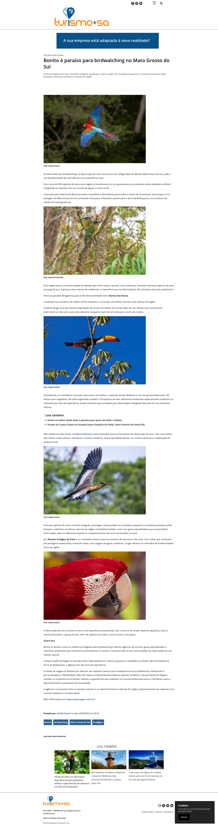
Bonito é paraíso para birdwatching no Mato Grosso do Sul (107, 63)
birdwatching (60, 722)
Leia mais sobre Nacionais (55, 736)
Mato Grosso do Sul (80, 722)
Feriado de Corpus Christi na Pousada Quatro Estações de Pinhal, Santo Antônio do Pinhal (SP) (96, 424)
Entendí (184, 817)
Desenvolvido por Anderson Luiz (56, 823)
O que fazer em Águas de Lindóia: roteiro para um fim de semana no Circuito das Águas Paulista (145, 776)
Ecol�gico (98, 722)
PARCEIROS (168, 812)
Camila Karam (63, 713)
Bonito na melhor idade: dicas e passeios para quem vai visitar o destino (84, 420)
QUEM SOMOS (147, 812)
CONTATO (159, 812)
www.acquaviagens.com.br (80, 699)
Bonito (48, 722)
